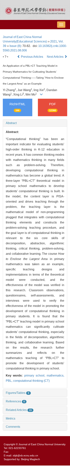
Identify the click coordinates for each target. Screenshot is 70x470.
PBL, (9, 380)
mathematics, (55, 375)
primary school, (35, 375)
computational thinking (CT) (31, 380)
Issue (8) (15, 45)
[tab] (35, 123)
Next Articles (55, 56)
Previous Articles (32, 56)
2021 (53, 41)
